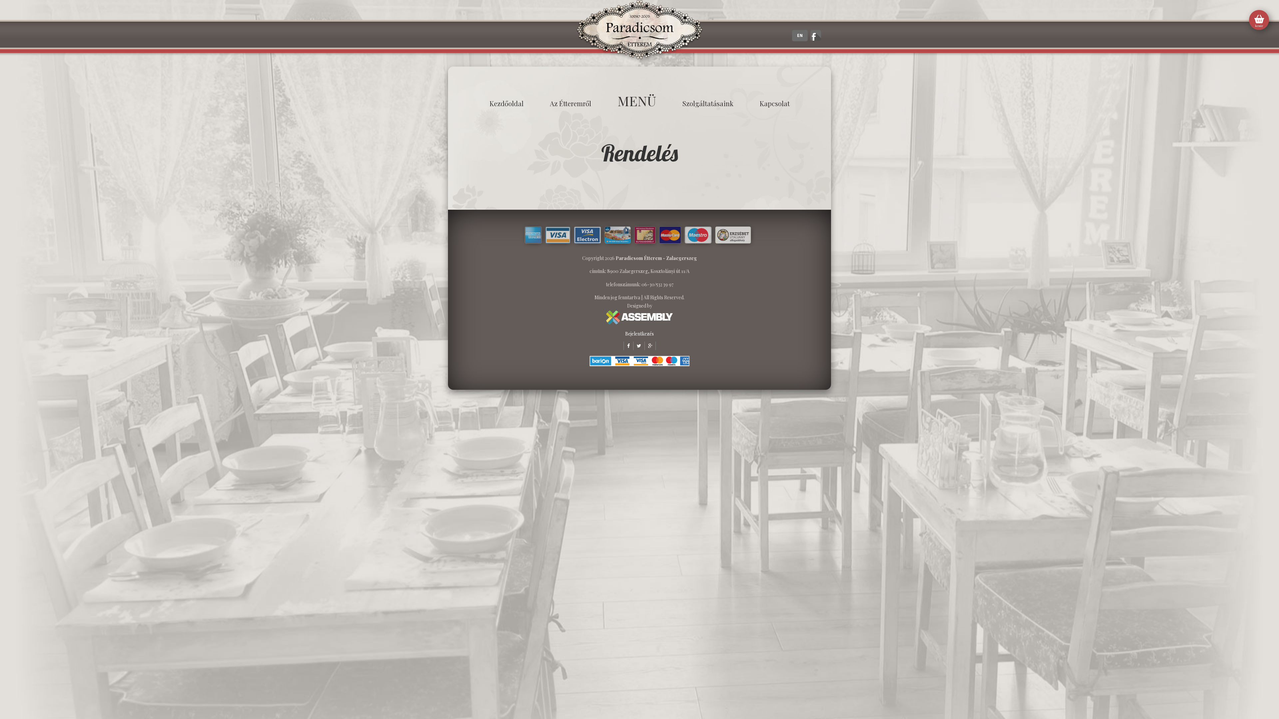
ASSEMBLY (639, 317)
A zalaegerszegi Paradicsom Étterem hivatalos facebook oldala (815, 35)
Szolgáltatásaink (707, 103)
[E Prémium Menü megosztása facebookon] (627, 346)
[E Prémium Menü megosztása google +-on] (648, 346)
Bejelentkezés (639, 334)
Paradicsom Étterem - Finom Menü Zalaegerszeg (639, 31)
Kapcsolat (775, 103)
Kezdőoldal (507, 103)
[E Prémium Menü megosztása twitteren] (637, 346)
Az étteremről (570, 103)
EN (800, 35)
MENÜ (637, 101)
